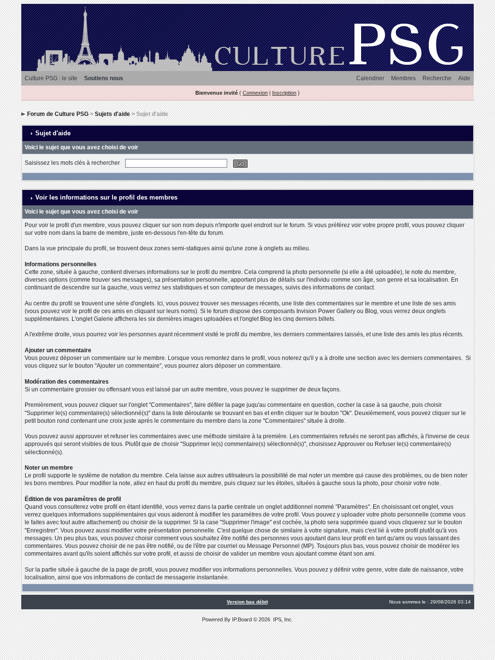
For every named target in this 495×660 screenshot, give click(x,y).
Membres (403, 78)
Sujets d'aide (112, 114)
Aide (464, 78)
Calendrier (370, 78)
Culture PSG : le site (51, 78)
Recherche (436, 78)
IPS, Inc (282, 619)
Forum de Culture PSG (57, 114)
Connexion (255, 93)
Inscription (284, 93)
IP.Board (242, 619)
